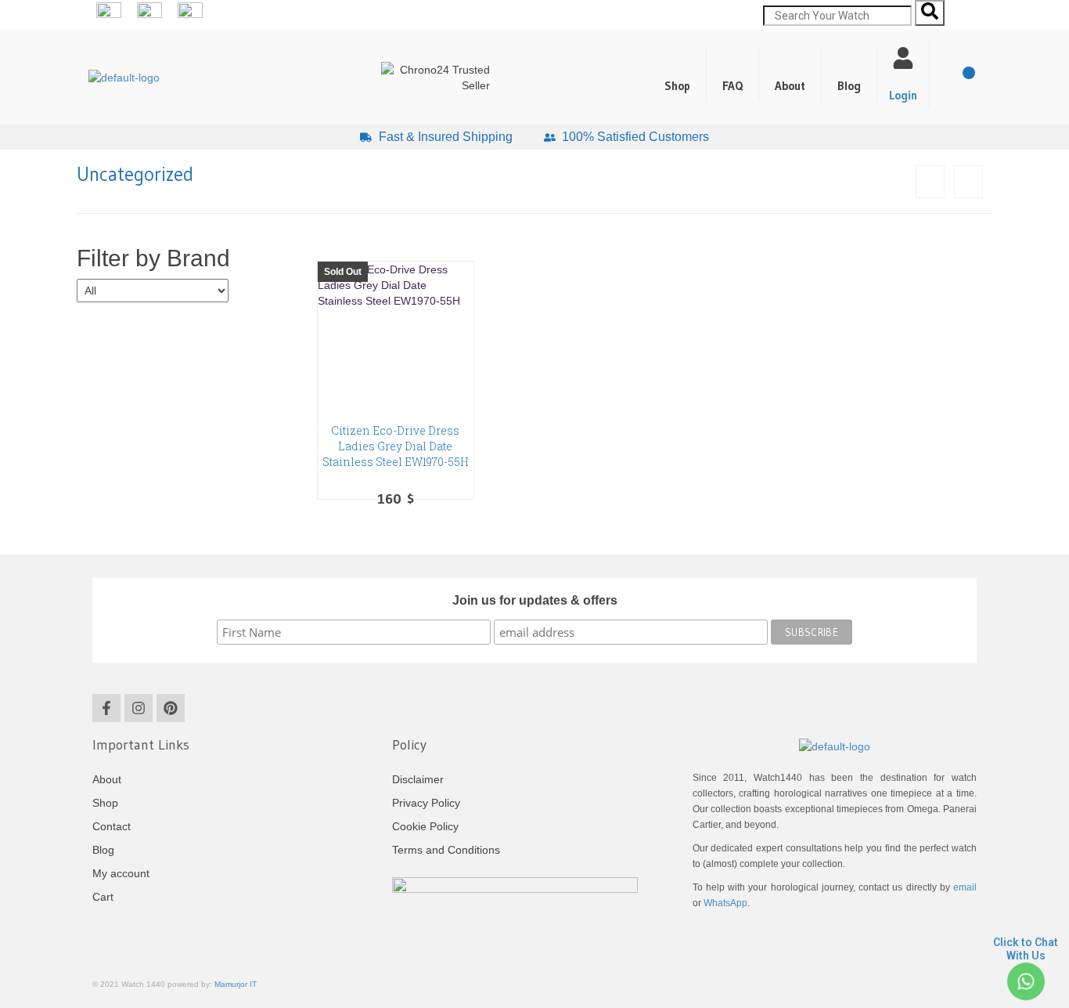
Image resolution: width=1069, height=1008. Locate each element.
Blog (849, 85)
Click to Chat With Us (1025, 949)
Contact (111, 826)
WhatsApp (725, 903)
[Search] (930, 13)
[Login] (903, 58)
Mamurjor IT (235, 984)
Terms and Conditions (446, 850)
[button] (849, 75)
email (965, 887)
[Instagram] (138, 708)
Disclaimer (418, 779)
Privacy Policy (426, 803)
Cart (102, 897)
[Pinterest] (171, 708)
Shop (677, 85)
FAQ (732, 85)
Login (903, 95)
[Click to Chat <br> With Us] (1025, 982)
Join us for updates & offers (534, 600)
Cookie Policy (425, 826)
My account (120, 873)
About (790, 85)
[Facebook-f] (106, 708)
